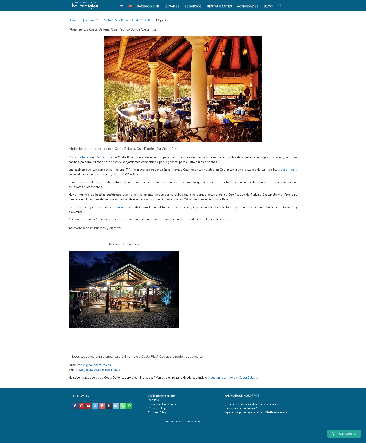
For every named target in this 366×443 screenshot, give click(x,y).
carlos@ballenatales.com (94, 365)
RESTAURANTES (219, 6)
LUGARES (171, 6)
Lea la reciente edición (161, 396)
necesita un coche (121, 207)
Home (72, 20)
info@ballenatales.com (274, 412)
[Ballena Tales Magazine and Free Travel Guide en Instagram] (82, 406)
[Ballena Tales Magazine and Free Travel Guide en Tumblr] (109, 406)
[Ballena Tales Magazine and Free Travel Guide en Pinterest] (102, 406)
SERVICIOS (193, 6)
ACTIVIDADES (247, 6)
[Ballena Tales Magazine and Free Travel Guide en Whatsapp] (129, 406)
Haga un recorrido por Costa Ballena (233, 378)
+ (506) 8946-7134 (88, 370)
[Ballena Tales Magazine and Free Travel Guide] (85, 5)
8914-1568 (112, 370)
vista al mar (287, 170)
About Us (154, 400)
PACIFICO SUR (148, 6)
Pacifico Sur (104, 157)
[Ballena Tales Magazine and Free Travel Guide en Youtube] (89, 406)
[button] (279, 5)
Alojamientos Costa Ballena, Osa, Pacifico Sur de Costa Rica (116, 20)
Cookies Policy (157, 412)
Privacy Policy (156, 408)
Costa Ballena (78, 157)
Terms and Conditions (162, 404)
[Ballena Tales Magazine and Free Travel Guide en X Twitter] (95, 406)
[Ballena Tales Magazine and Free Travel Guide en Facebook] (75, 406)
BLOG (268, 6)
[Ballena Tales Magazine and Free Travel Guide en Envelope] (116, 406)
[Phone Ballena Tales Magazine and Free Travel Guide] (123, 406)
